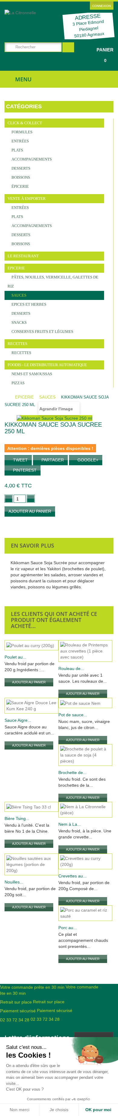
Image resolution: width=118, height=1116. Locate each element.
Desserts (20, 168)
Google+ (87, 459)
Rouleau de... (71, 668)
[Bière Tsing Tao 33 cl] (31, 807)
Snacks (19, 322)
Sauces (18, 295)
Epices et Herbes (28, 304)
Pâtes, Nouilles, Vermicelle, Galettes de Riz (53, 281)
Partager (52, 459)
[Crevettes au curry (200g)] (85, 861)
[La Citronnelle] (32, 20)
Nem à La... (69, 824)
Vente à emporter (27, 198)
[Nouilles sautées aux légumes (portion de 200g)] (31, 864)
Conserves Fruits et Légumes (42, 331)
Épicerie (20, 186)
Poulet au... (15, 657)
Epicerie (16, 268)
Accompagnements (31, 159)
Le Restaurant (23, 256)
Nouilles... (14, 882)
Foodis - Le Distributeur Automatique (47, 365)
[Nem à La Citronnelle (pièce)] (85, 810)
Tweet (20, 459)
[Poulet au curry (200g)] (31, 645)
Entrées (20, 141)
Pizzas (18, 383)
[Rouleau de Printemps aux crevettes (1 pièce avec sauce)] (85, 651)
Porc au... (67, 927)
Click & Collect (25, 123)
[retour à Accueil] (9, 397)
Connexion (101, 6)
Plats (17, 150)
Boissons (20, 177)
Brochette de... (72, 772)
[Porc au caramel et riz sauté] (85, 913)
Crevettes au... (72, 876)
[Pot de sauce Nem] (85, 703)
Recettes (17, 343)
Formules (21, 132)
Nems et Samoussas (31, 374)
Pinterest (24, 470)
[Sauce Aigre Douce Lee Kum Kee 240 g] (31, 706)
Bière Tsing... (17, 818)
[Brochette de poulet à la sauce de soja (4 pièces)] (85, 755)
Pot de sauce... (72, 714)
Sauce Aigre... (18, 720)
